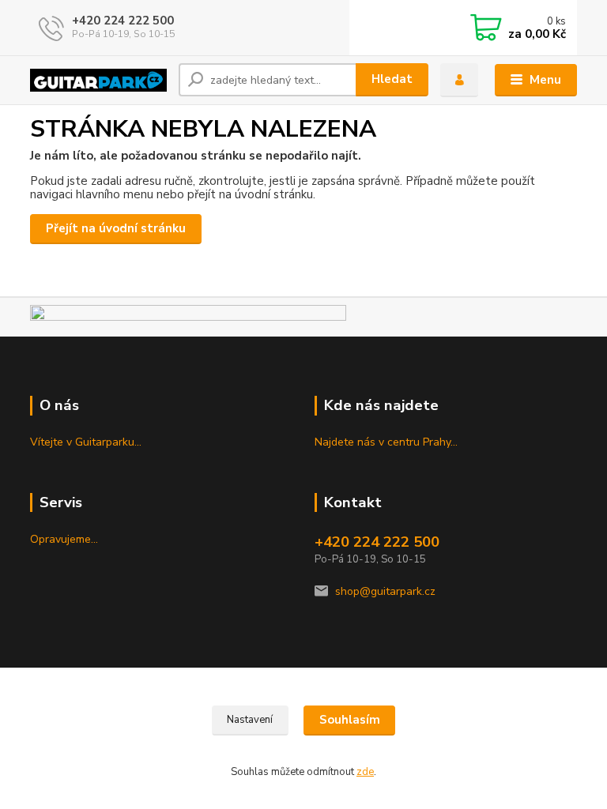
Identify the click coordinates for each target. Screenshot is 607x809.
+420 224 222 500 (123, 20)
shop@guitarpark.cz (385, 591)
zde (365, 772)
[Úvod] (98, 80)
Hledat (392, 79)
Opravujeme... (64, 539)
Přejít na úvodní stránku (116, 228)
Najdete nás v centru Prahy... (386, 442)
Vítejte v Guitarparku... (85, 442)
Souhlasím (349, 720)
